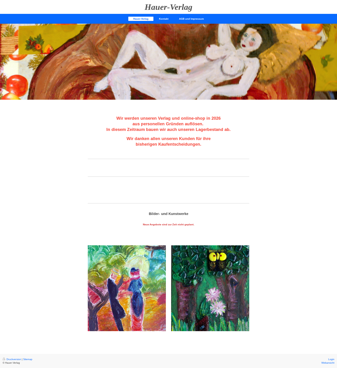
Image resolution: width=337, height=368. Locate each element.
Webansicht (327, 362)
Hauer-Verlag (168, 7)
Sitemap (27, 359)
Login (331, 359)
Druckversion (14, 359)
